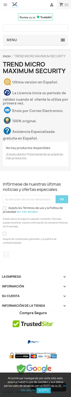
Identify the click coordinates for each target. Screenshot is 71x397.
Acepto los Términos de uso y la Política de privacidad (33, 209)
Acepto (44, 390)
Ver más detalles (27, 211)
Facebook (6, 255)
